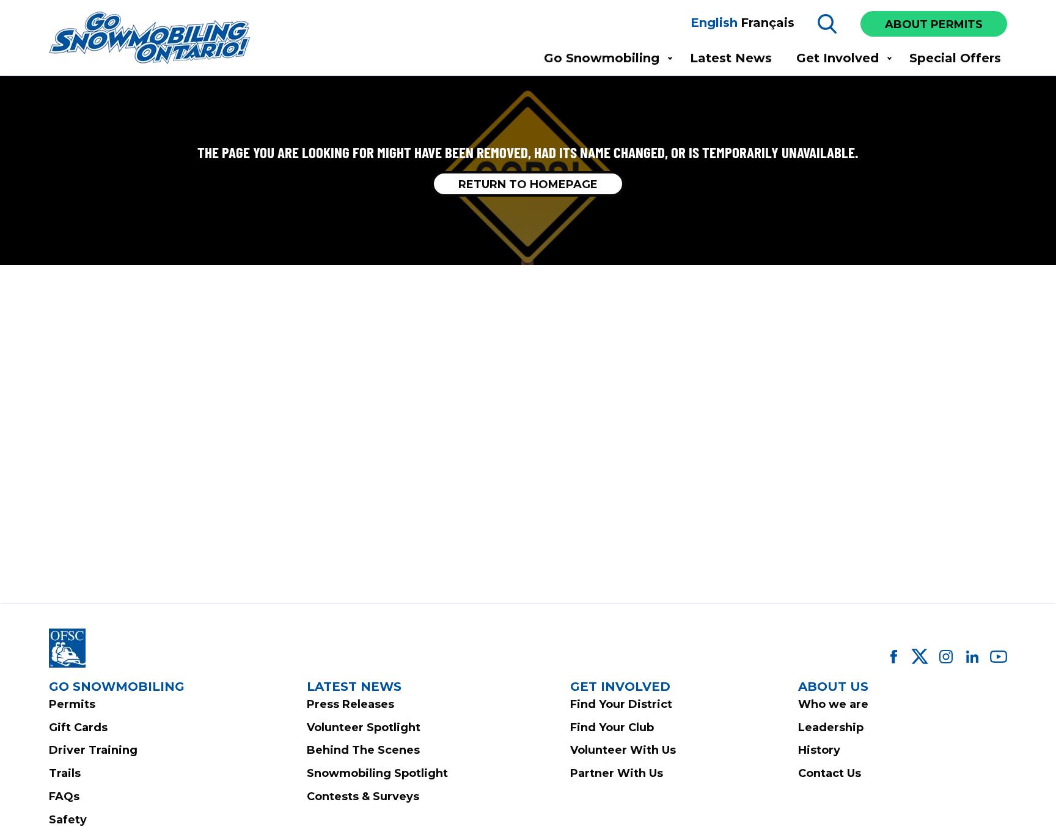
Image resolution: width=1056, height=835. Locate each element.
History (819, 750)
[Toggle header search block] (827, 23)
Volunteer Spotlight (363, 727)
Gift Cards (78, 727)
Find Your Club (612, 727)
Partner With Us (616, 773)
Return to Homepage (528, 184)
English (714, 22)
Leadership (831, 727)
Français (767, 22)
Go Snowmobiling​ (601, 58)
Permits (72, 704)
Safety (68, 819)
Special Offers (955, 58)
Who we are (833, 704)
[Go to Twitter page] (919, 656)
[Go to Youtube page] (998, 656)
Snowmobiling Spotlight (377, 773)
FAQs (64, 796)
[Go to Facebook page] (893, 656)
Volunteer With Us (623, 750)
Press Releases (350, 704)
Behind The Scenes (363, 750)
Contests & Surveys (363, 796)
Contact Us (829, 773)
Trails (65, 773)
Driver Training (93, 750)
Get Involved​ (837, 58)
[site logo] (153, 39)
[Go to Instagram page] (946, 656)
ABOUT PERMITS (934, 24)
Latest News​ (731, 58)
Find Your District (621, 704)
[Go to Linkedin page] (972, 656)
